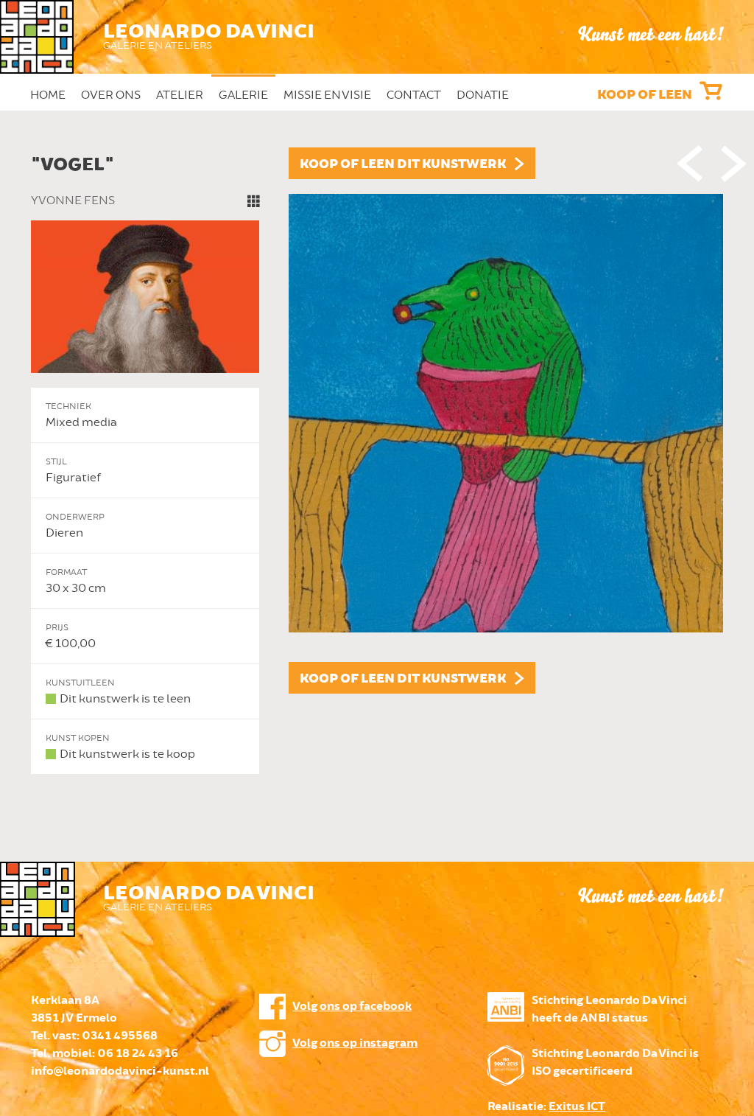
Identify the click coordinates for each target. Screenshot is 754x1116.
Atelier (179, 95)
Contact (414, 95)
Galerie (243, 95)
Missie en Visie (327, 95)
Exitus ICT (577, 1107)
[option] (377, 461)
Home (48, 95)
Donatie (483, 95)
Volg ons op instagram (354, 1043)
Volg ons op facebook (352, 1006)
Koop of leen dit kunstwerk (403, 164)
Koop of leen (644, 95)
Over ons (111, 95)
